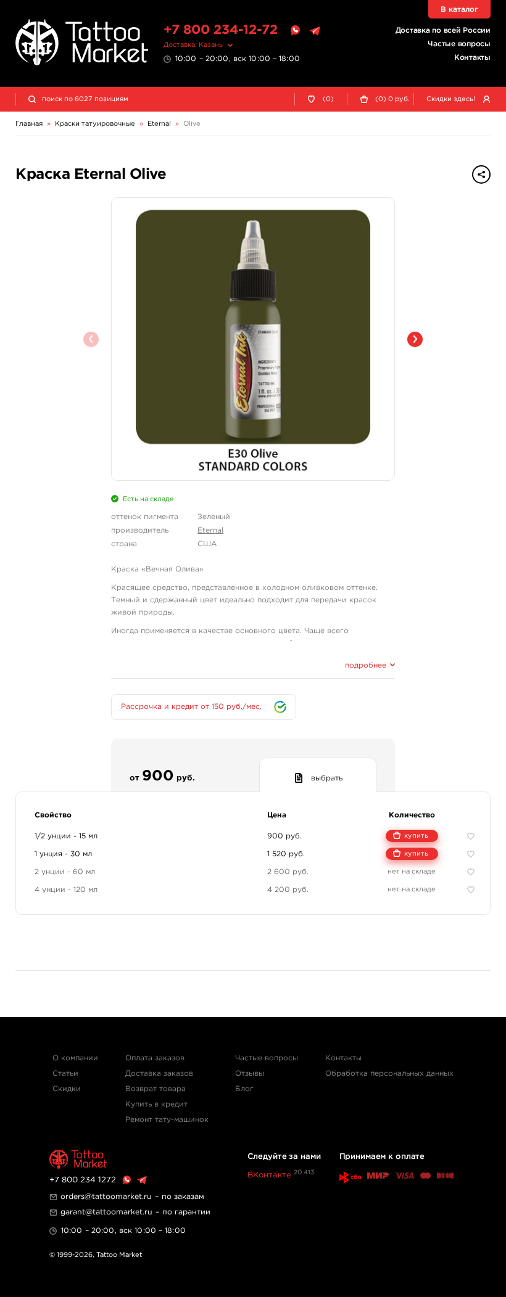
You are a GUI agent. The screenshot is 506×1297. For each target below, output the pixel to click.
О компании (75, 1058)
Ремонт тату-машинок (167, 1119)
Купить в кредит (156, 1104)
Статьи (65, 1073)
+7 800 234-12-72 (221, 30)
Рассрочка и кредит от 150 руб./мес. (191, 706)
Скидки (66, 1089)
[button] (415, 339)
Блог (244, 1089)
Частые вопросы (459, 44)
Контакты (472, 57)
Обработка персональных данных (389, 1073)
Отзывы (249, 1073)
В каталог (459, 9)
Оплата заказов (155, 1058)
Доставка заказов (159, 1073)
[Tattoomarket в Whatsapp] (295, 30)
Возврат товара (155, 1089)
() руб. (392, 99)
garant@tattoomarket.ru (106, 1212)
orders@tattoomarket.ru (106, 1196)
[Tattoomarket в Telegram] (314, 30)
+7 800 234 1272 (82, 1180)
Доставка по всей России (443, 30)
